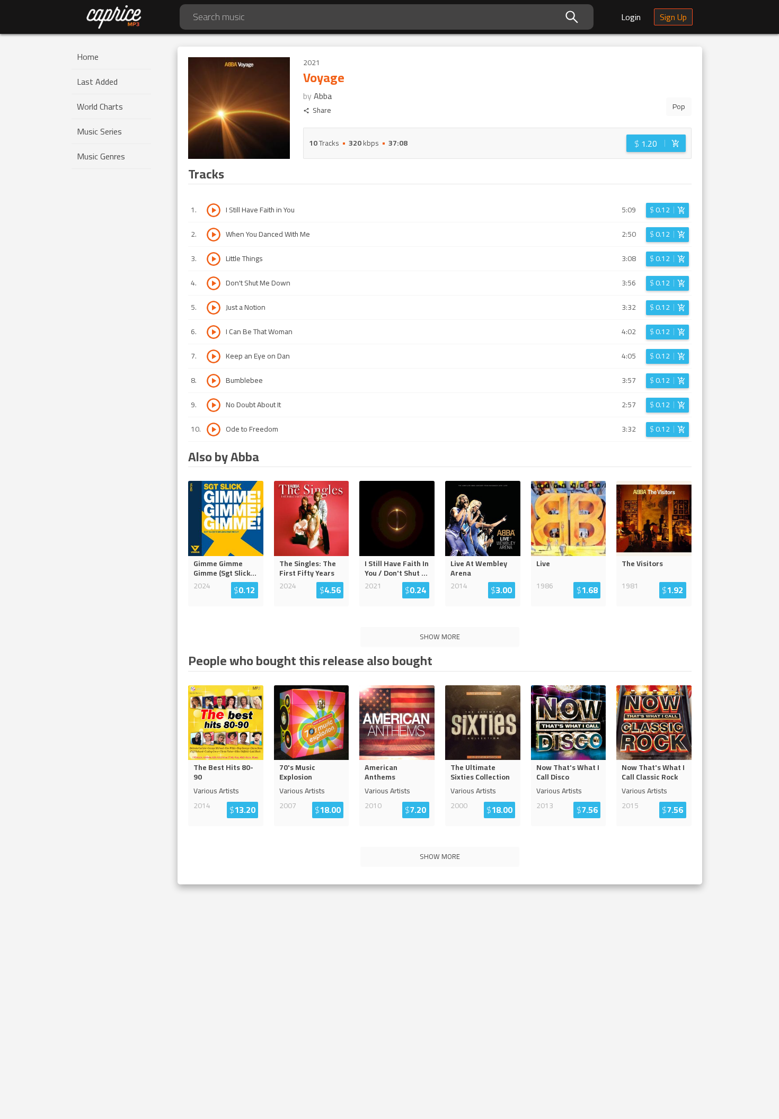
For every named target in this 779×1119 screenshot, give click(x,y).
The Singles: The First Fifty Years (307, 568)
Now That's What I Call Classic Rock (653, 772)
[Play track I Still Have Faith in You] (213, 210)
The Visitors (642, 563)
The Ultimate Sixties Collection (480, 772)
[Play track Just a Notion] (213, 307)
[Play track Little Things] (213, 259)
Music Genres (101, 156)
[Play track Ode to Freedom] (213, 429)
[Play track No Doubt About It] (213, 405)
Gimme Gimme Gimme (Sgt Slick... (224, 568)
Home (88, 57)
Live (543, 563)
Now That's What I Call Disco (567, 772)
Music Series (99, 131)
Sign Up (673, 17)
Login (631, 17)
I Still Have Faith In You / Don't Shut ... (397, 568)
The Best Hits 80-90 (223, 772)
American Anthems (381, 772)
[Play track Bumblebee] (213, 380)
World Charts (100, 106)
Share (322, 110)
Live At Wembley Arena (478, 568)
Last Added (97, 81)
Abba (323, 96)
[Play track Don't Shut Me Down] (213, 283)
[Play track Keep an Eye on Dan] (213, 356)
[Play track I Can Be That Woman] (213, 332)
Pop (678, 106)
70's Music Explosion (297, 772)
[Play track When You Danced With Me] (213, 234)
